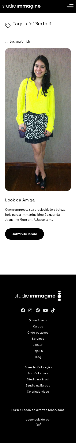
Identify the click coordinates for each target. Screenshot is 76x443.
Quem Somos (38, 320)
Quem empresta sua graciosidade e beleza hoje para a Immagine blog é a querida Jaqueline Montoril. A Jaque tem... (35, 214)
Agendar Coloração (38, 367)
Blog (38, 357)
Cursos (38, 326)
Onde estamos (38, 332)
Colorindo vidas (38, 391)
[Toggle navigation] (70, 3)
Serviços (38, 338)
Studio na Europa (38, 385)
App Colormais (38, 373)
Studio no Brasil (38, 379)
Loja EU (38, 351)
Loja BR (38, 345)
